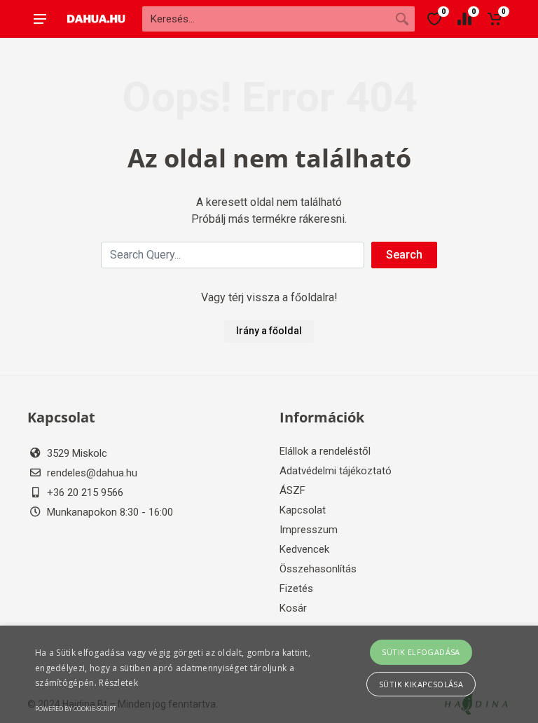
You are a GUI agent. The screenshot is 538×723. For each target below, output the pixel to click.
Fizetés (296, 588)
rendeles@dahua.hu (92, 473)
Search (404, 254)
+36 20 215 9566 (85, 492)
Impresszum (309, 529)
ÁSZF (292, 490)
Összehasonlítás (318, 569)
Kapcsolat (303, 510)
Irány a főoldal (269, 330)
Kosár (293, 608)
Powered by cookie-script (75, 708)
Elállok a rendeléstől (325, 451)
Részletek (118, 683)
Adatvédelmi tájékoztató (336, 470)
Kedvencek (304, 549)
